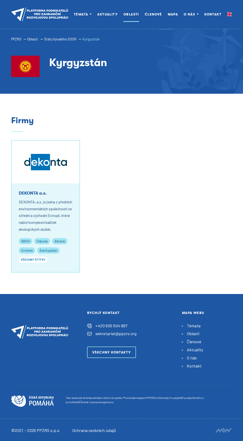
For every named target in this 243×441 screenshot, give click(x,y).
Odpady (42, 241)
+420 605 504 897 (111, 325)
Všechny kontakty (111, 352)
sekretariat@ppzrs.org (115, 333)
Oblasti (131, 14)
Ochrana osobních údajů (94, 430)
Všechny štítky (33, 259)
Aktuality (107, 14)
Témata (81, 14)
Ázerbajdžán (48, 250)
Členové (153, 14)
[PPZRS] (39, 14)
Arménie (27, 250)
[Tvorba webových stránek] (223, 430)
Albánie (59, 241)
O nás (189, 14)
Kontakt (212, 14)
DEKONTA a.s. (33, 193)
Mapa (173, 14)
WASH (25, 241)
